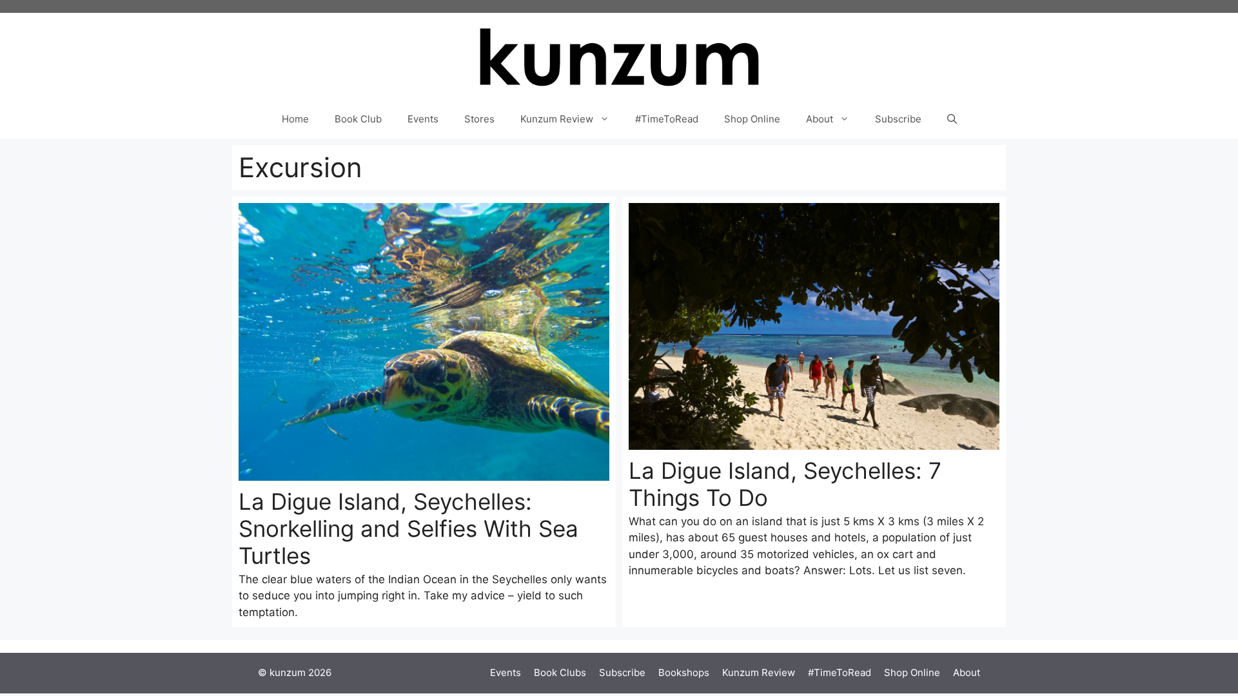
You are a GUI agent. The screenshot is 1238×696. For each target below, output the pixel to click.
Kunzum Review (556, 119)
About (819, 119)
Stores (479, 119)
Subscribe (898, 119)
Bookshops (683, 672)
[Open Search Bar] (952, 119)
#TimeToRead (666, 119)
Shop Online (752, 119)
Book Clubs (560, 672)
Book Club (358, 119)
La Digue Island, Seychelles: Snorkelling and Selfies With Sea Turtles (408, 528)
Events (423, 119)
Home (295, 119)
